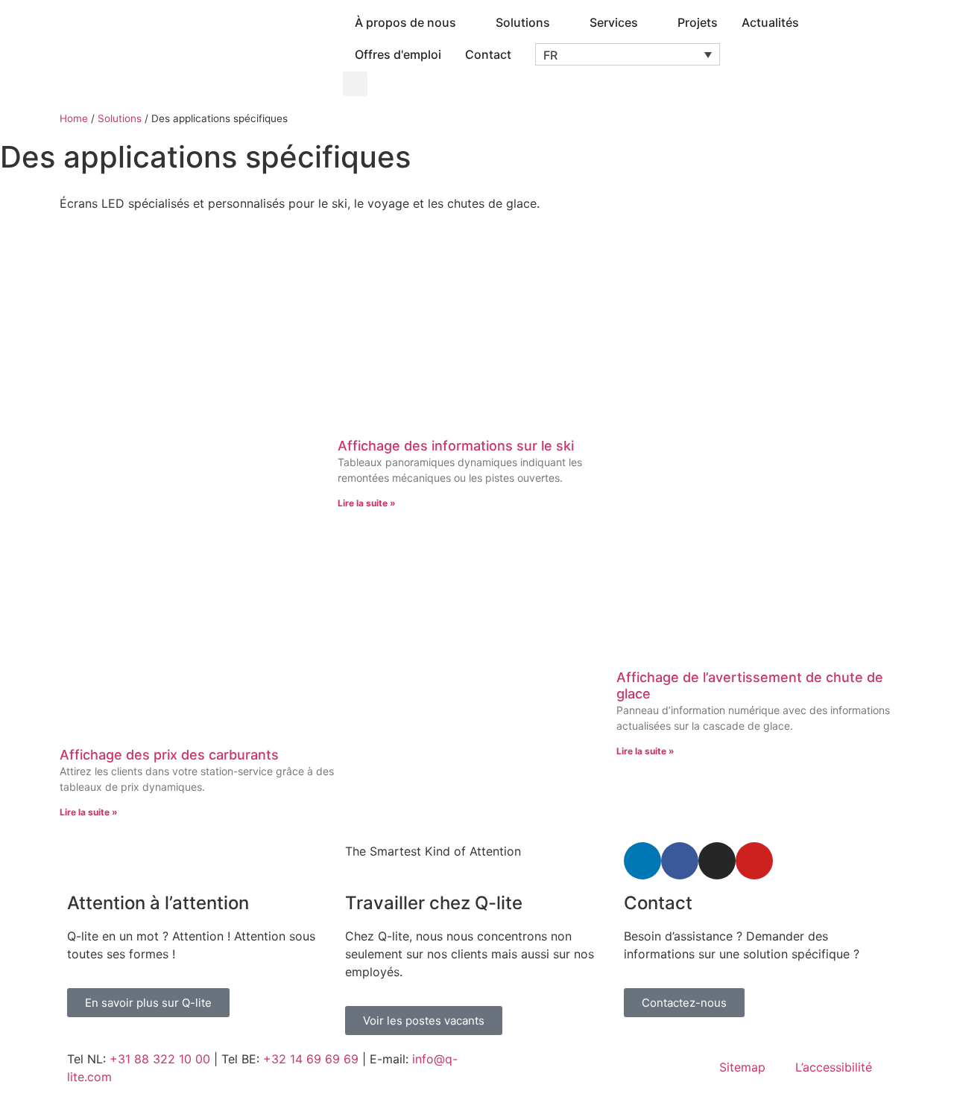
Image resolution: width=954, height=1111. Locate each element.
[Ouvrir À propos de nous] (466, 22)
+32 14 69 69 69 (310, 1058)
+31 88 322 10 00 (160, 1058)
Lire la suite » (89, 812)
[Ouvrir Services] (648, 22)
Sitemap (742, 1067)
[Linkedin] (642, 860)
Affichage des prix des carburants (169, 755)
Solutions (120, 118)
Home (74, 118)
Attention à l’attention (158, 903)
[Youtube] (754, 860)
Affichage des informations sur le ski (456, 445)
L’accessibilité (833, 1067)
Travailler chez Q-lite (433, 903)
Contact (658, 903)
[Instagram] (717, 860)
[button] (627, 54)
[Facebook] (679, 860)
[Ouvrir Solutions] (560, 22)
